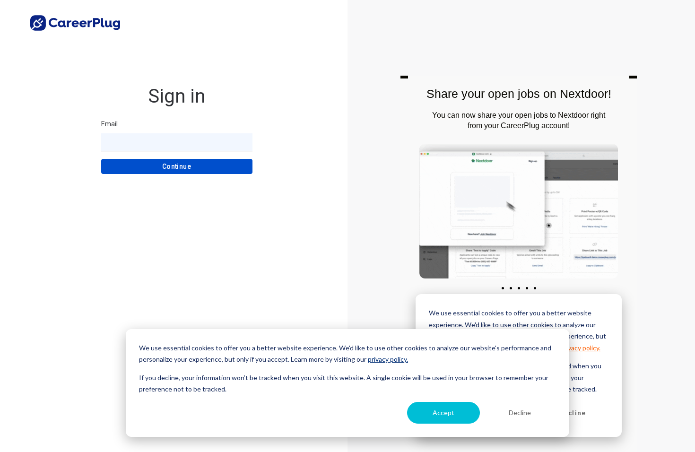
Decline (520, 413)
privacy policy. (388, 359)
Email (109, 124)
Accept (443, 413)
